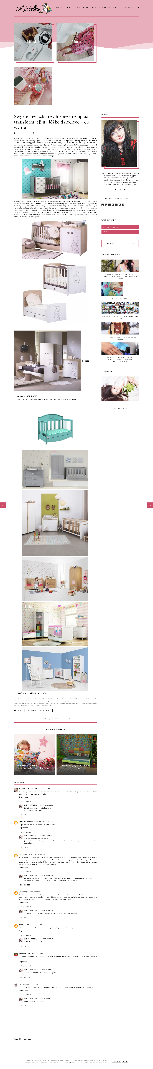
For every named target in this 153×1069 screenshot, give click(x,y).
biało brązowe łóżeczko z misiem (39, 703)
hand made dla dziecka (56, 703)
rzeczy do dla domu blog (83, 701)
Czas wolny (104, 7)
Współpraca (129, 7)
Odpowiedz (23, 797)
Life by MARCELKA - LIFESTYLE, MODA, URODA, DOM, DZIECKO (49, 1065)
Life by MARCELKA (30, 805)
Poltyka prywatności (111, 227)
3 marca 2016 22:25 (47, 910)
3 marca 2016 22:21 (47, 836)
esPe (20, 984)
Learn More (116, 1061)
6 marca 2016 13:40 (47, 998)
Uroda (77, 7)
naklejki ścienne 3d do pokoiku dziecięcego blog (37, 705)
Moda (69, 7)
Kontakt (117, 7)
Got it (125, 1061)
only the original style (28, 822)
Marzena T (23, 953)
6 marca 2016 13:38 (47, 939)
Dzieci (86, 7)
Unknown (23, 892)
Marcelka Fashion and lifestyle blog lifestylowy (37, 701)
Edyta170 (22, 925)
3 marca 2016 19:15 (46, 822)
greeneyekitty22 (25, 855)
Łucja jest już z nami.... (120, 298)
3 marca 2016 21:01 (40, 855)
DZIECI (20, 710)
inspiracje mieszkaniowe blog (64, 698)
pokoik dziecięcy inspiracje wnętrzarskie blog (78, 703)
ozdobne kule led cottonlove (82, 698)
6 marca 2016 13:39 (47, 969)
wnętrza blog (71, 701)
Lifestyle (59, 7)
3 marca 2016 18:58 (42, 789)
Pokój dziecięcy (46, 710)
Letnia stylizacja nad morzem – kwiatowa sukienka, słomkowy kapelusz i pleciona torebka (120, 277)
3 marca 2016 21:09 (34, 892)
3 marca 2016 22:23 (47, 875)
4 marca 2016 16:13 (35, 953)
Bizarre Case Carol (26, 789)
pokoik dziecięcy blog (59, 701)
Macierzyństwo (31, 710)
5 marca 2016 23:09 (30, 984)
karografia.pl (133, 1065)
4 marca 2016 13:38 (34, 925)
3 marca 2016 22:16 (47, 805)
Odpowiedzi (26, 801)
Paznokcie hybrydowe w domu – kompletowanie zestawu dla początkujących (120, 359)
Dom (94, 7)
